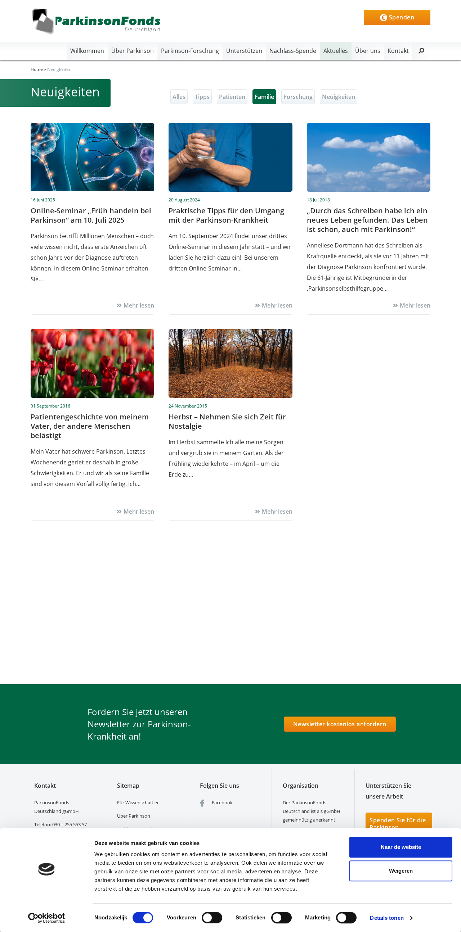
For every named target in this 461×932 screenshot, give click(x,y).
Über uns (367, 51)
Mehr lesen (139, 305)
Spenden (400, 17)
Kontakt (398, 51)
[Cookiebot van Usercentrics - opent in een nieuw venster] (46, 918)
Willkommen (87, 51)
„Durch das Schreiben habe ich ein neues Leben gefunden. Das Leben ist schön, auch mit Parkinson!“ (367, 220)
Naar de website (401, 847)
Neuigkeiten (338, 97)
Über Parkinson (132, 51)
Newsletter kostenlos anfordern (339, 724)
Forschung (298, 97)
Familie (264, 97)
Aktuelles (335, 51)
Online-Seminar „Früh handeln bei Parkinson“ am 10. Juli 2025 (91, 215)
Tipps (202, 97)
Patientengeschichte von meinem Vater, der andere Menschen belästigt (90, 426)
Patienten (232, 97)
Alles (179, 97)
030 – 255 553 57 (69, 824)
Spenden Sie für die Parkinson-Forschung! (398, 827)
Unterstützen (244, 51)
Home (37, 69)
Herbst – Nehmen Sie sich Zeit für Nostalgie (227, 421)
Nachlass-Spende (292, 51)
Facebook (222, 802)
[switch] (212, 917)
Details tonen (386, 918)
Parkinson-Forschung (190, 51)
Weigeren (401, 871)
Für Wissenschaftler (138, 802)
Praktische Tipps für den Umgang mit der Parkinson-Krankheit (226, 215)
